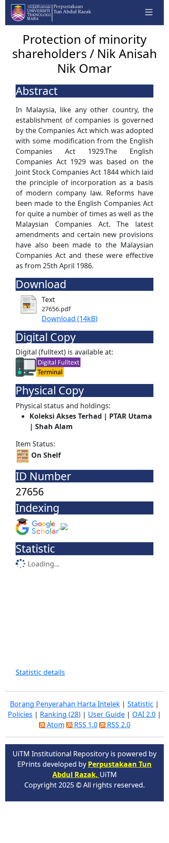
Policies (20, 714)
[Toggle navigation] (149, 12)
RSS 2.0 (117, 724)
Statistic (140, 704)
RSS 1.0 (85, 724)
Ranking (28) (60, 714)
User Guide (106, 714)
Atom (55, 724)
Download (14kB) (70, 318)
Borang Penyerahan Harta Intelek (65, 704)
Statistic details (40, 672)
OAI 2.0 (144, 714)
